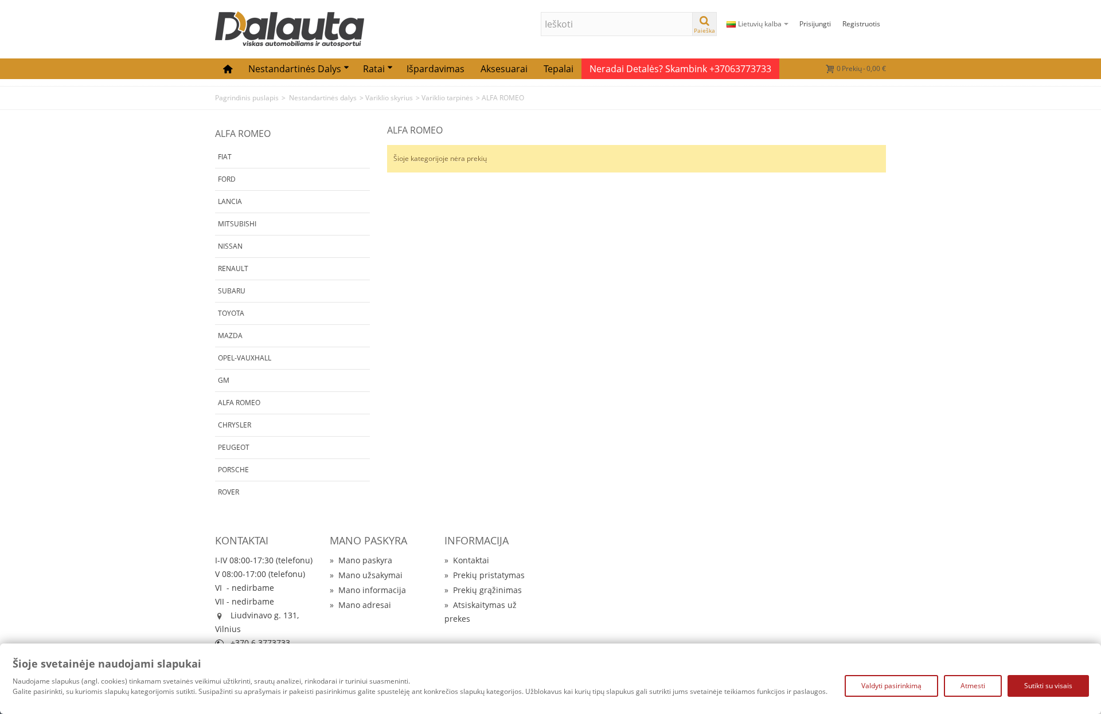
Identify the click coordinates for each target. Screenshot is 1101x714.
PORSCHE (233, 469)
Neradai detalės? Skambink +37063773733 (680, 68)
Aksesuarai (504, 68)
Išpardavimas (435, 68)
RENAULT (233, 268)
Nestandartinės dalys (294, 68)
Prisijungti (815, 24)
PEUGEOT (233, 447)
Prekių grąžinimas (483, 589)
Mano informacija (368, 589)
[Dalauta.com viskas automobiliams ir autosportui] (289, 28)
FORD (227, 179)
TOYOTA (231, 313)
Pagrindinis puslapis (247, 98)
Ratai (374, 68)
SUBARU (231, 291)
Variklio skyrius (389, 98)
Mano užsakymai (366, 575)
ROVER (228, 492)
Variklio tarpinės (447, 98)
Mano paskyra (361, 560)
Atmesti (973, 686)
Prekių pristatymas (484, 575)
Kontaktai (466, 560)
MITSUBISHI (237, 224)
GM (223, 380)
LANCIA (230, 201)
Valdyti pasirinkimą (891, 686)
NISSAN (230, 246)
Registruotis (861, 24)
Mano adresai (360, 604)
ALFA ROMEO (239, 402)
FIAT (225, 157)
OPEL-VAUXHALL (244, 358)
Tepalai (558, 68)
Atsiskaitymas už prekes (480, 611)
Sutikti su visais (1048, 686)
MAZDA (230, 335)
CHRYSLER (234, 425)
